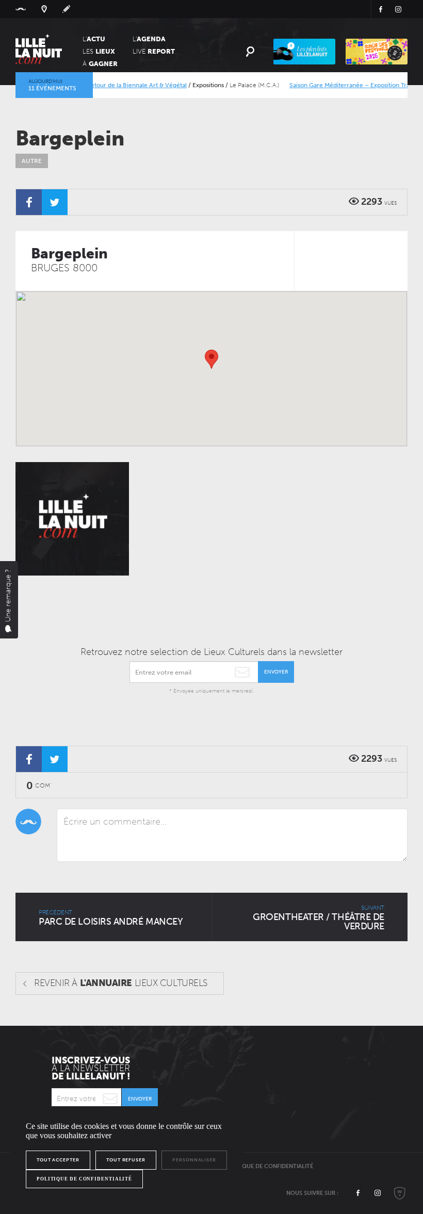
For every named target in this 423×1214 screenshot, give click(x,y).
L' (94, 39)
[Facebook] (29, 202)
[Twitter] (55, 202)
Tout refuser (125, 1159)
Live (154, 51)
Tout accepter (58, 1159)
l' (149, 39)
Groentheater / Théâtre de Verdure (318, 918)
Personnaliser (194, 1159)
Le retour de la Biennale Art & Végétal (120, 85)
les (99, 51)
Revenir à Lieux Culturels (121, 983)
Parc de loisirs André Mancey (111, 918)
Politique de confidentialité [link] (84, 1179)
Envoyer (276, 672)
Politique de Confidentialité (268, 1166)
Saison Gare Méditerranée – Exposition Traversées (347, 85)
